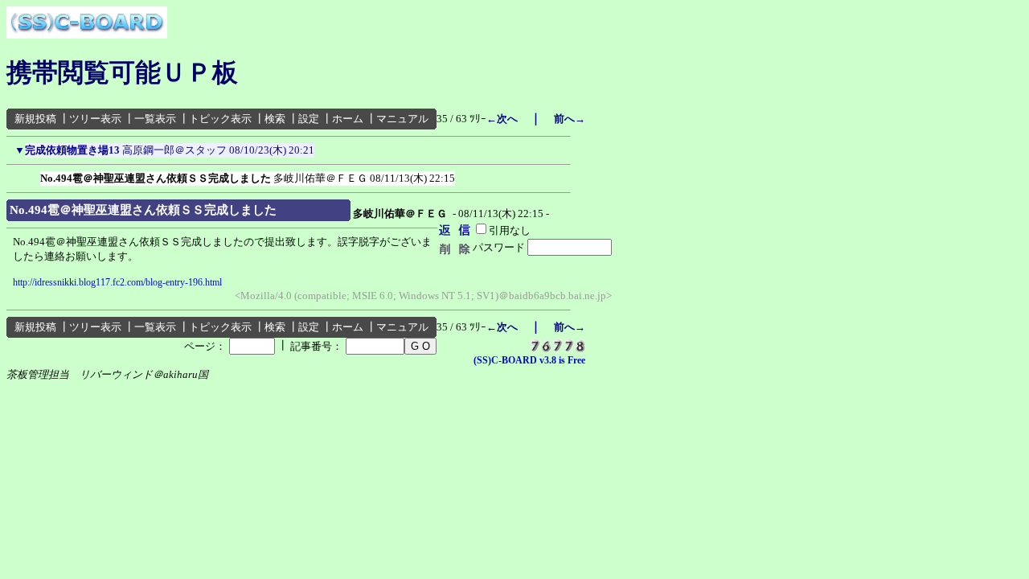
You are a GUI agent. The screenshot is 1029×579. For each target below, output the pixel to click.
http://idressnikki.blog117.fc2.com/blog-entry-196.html (117, 282)
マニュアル (402, 119)
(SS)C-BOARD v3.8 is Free (529, 360)
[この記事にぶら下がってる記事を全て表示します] (32, 175)
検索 (274, 119)
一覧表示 (155, 119)
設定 (308, 119)
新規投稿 (35, 119)
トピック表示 (220, 119)
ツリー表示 (95, 119)
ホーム (347, 119)
